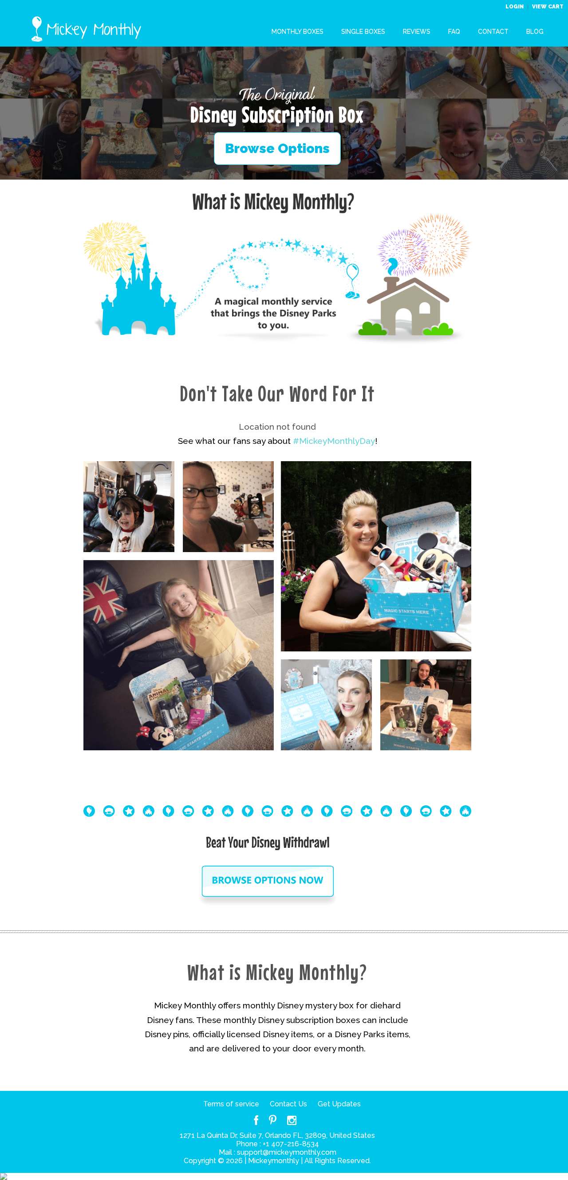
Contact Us (288, 1104)
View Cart (548, 7)
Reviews (416, 31)
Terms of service (231, 1104)
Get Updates (339, 1104)
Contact (493, 31)
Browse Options (277, 148)
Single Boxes (363, 31)
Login (515, 7)
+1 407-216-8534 (291, 1144)
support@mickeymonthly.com (286, 1152)
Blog (535, 31)
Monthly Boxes (297, 31)
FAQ (454, 31)
